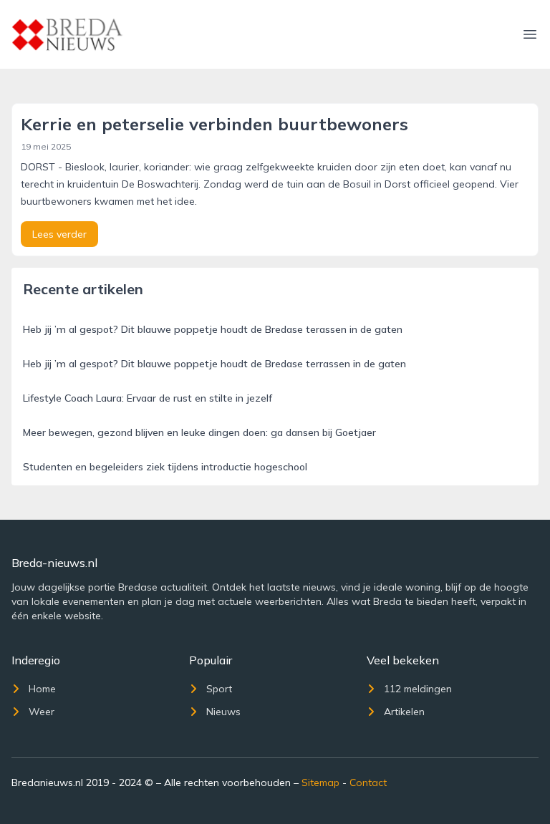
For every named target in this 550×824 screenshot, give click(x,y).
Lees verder (59, 234)
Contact (368, 782)
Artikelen (404, 711)
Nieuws (223, 711)
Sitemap (320, 782)
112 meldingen (418, 688)
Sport (219, 688)
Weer (41, 711)
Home (42, 688)
